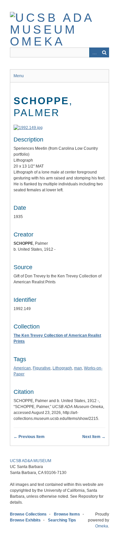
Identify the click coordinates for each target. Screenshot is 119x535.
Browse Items (67, 514)
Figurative (42, 368)
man (78, 368)
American (22, 368)
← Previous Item (29, 436)
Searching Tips (62, 520)
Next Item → (93, 436)
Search (104, 52)
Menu (19, 76)
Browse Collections (28, 514)
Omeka (101, 526)
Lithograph (62, 368)
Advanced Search (94, 52)
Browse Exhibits (25, 520)
